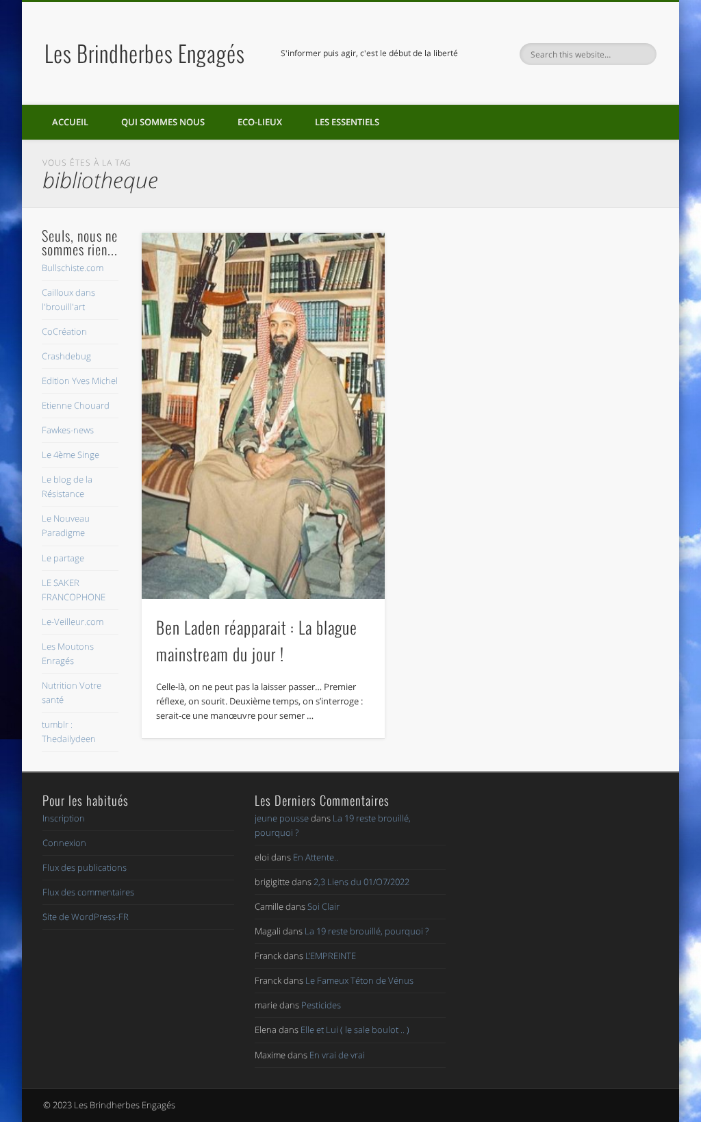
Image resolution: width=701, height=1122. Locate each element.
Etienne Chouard (76, 405)
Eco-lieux (260, 122)
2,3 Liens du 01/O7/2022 (361, 882)
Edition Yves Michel (80, 380)
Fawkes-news (68, 430)
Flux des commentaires (88, 892)
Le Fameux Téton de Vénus (359, 980)
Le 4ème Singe (70, 454)
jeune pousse (282, 818)
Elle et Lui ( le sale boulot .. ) (355, 1029)
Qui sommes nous (163, 122)
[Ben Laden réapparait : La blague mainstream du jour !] (263, 416)
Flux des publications (84, 867)
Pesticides (321, 1005)
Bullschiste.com (72, 268)
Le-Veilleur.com (72, 621)
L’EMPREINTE (330, 955)
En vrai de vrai (337, 1055)
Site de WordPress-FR (85, 916)
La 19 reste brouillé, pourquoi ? (367, 931)
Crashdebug (66, 356)
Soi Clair (323, 906)
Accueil (70, 122)
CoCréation (64, 331)
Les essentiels (347, 122)
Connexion (64, 843)
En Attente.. (315, 857)
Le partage (63, 558)
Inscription (63, 818)
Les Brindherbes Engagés (144, 53)
